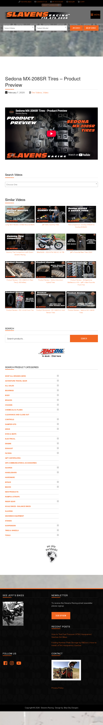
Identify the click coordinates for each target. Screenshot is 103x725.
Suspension (10, 525)
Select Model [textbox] (42, 28)
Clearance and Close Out (17, 414)
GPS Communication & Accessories (21, 463)
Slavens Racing (37, 15)
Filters (8, 453)
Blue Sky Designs (71, 708)
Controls (9, 419)
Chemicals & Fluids (14, 410)
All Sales (9, 385)
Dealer (71, 2)
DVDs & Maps (10, 434)
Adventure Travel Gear (16, 381)
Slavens (9, 511)
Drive (7, 429)
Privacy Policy (57, 688)
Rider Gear (10, 501)
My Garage (92, 28)
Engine (8, 443)
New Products (11, 492)
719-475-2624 (26, 2)
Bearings (9, 390)
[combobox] (18, 28)
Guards (8, 467)
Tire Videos (36, 92)
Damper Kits (10, 424)
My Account (57, 2)
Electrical (10, 438)
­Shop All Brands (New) (15, 376)
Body (7, 395)
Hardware (10, 477)
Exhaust (9, 448)
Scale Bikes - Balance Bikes (18, 506)
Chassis (8, 405)
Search (77, 28)
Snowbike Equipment (14, 516)
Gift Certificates (13, 458)
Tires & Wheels (12, 530)
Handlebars (11, 472)
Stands (8, 521)
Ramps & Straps (12, 496)
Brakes (8, 400)
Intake (8, 482)
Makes (8, 487)
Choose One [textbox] (11, 184)
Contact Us (41, 2)
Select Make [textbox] (9, 28)
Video (45, 92)
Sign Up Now (61, 615)
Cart (82, 2)
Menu (97, 14)
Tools (7, 535)
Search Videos (13, 175)
